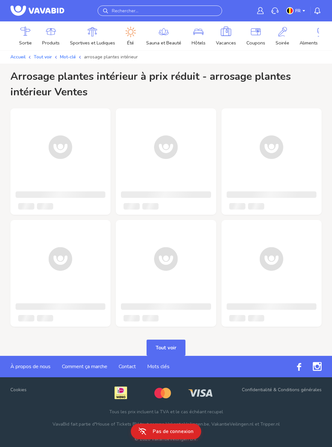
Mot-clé (68, 57)
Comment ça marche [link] (84, 366)
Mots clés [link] (158, 366)
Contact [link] (127, 366)
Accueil (18, 57)
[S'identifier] (260, 10)
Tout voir (43, 57)
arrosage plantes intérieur (111, 57)
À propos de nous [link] (30, 366)
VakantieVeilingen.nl (232, 424)
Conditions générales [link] (300, 390)
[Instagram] (311, 366)
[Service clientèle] (275, 10)
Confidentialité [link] (257, 390)
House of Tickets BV (117, 424)
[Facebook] (293, 366)
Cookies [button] (18, 390)
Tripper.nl (270, 424)
